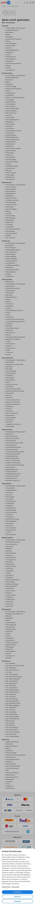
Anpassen (17, 901)
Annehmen (17, 892)
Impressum (15, 887)
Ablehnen (17, 897)
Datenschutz (6, 887)
